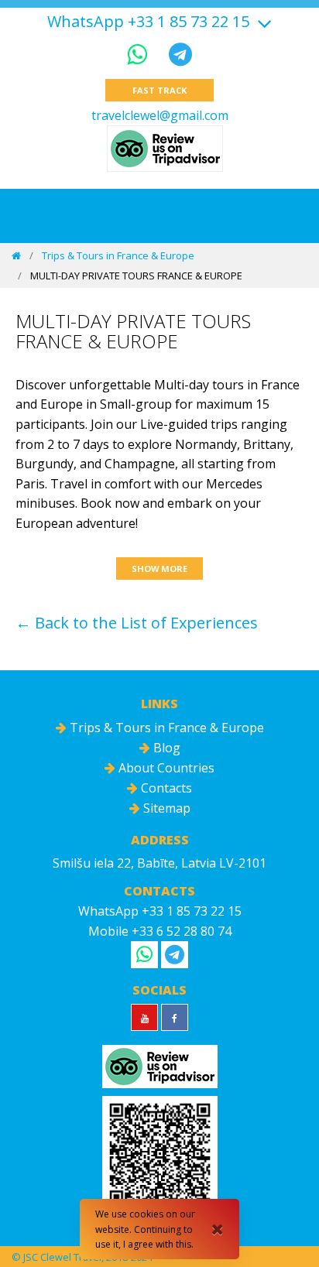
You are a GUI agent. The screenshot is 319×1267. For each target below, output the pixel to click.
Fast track (159, 90)
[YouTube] (144, 1017)
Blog (165, 747)
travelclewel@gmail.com (159, 115)
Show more (159, 568)
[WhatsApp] (140, 54)
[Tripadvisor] (165, 148)
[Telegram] (180, 54)
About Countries (164, 767)
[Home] (16, 255)
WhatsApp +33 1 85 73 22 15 (148, 22)
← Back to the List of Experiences (136, 622)
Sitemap (165, 808)
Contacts (165, 787)
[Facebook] (174, 1017)
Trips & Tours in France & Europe (118, 255)
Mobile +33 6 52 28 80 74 (160, 931)
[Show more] (262, 21)
